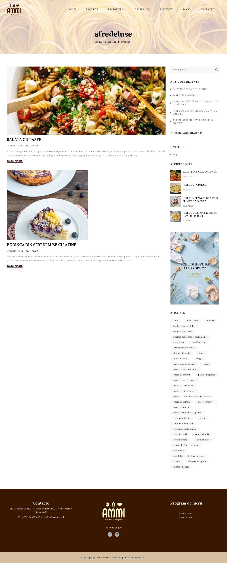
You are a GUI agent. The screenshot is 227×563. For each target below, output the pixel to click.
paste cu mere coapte (184, 380)
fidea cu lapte (180, 358)
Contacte (207, 9)
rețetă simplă (202, 434)
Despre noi (142, 9)
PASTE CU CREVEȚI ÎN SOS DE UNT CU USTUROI (195, 112)
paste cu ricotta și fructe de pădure (191, 396)
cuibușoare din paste (184, 347)
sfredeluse (178, 450)
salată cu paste (203, 439)
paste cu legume (206, 374)
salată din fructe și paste (185, 445)
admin (13, 145)
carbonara (178, 342)
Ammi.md (105, 557)
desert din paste (181, 353)
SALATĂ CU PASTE (24, 139)
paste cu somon (181, 401)
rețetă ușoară (180, 439)
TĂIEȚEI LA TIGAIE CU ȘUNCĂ (190, 89)
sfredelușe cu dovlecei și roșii (188, 456)
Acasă (72, 9)
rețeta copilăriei (181, 418)
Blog (186, 9)
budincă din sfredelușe (184, 326)
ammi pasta (192, 320)
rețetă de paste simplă (184, 428)
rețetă (201, 418)
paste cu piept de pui (184, 391)
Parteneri (166, 9)
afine (175, 320)
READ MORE (15, 160)
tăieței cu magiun (197, 461)
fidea (201, 353)
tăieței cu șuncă (181, 466)
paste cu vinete (206, 401)
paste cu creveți (181, 374)
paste (206, 363)
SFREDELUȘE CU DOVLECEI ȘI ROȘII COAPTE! (193, 122)
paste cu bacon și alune (185, 369)
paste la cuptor (181, 407)
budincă (210, 320)
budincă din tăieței (182, 331)
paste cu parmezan (183, 385)
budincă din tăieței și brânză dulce (190, 336)
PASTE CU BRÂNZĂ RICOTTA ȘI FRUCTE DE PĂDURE (196, 103)
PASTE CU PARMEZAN (185, 95)
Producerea (116, 9)
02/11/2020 (31, 145)
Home (98, 41)
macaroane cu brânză (184, 363)
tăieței (176, 461)
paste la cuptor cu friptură (187, 412)
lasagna (199, 358)
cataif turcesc (199, 342)
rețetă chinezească (183, 423)
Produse (92, 9)
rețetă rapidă (180, 434)
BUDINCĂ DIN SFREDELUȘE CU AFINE (41, 244)
